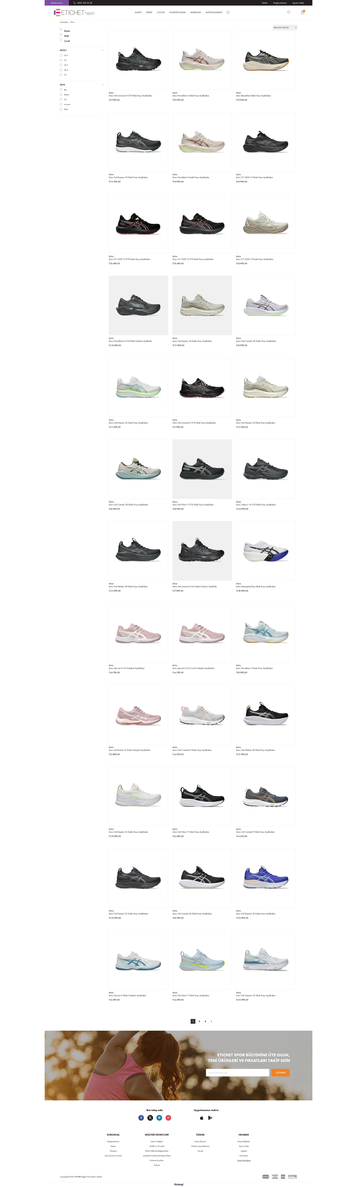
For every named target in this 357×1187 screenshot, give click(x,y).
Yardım (265, 2)
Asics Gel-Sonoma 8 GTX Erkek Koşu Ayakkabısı (130, 95)
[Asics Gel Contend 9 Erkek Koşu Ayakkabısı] (266, 796)
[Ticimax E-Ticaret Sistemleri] (179, 1184)
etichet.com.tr (56, 2)
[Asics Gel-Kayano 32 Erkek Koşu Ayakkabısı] (266, 960)
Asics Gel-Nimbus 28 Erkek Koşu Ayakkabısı (128, 586)
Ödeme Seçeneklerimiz (200, 1146)
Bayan (67, 30)
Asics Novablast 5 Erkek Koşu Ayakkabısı (254, 668)
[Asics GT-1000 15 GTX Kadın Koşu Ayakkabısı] (138, 223)
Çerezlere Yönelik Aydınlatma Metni (157, 1155)
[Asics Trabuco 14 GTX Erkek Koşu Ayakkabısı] (266, 469)
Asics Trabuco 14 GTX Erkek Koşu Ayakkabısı (256, 504)
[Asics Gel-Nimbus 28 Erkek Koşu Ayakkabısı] (138, 551)
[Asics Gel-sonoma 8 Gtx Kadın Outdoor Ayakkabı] (202, 551)
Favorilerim (244, 1155)
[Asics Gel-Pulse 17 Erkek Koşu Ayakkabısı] (202, 796)
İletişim (113, 1146)
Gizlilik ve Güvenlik (156, 1146)
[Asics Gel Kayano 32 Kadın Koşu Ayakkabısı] (138, 796)
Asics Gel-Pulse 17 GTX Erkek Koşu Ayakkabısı (193, 504)
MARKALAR (195, 12)
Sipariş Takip (244, 1146)
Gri (65, 99)
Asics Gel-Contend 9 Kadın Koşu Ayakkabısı (192, 750)
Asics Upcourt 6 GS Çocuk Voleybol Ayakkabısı (193, 668)
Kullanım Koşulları (157, 1160)
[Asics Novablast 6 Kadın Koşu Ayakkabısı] (202, 142)
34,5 (66, 70)
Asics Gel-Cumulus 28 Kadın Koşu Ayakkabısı (256, 341)
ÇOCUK (161, 12)
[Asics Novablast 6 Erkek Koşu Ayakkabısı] (202, 60)
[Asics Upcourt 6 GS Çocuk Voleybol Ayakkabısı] (202, 632)
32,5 (66, 55)
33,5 (66, 65)
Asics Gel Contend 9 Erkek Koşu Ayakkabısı (255, 831)
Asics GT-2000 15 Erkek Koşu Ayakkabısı (254, 177)
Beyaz (66, 95)
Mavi (66, 109)
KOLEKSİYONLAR (177, 12)
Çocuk (67, 40)
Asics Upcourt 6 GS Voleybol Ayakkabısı (126, 668)
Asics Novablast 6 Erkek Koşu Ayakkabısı (191, 95)
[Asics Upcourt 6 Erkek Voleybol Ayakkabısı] (138, 960)
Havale (200, 1151)
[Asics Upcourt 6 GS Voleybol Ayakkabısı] (138, 632)
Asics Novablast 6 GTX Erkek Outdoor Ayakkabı (130, 341)
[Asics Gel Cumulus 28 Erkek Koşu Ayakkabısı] (138, 469)
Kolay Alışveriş (200, 1141)
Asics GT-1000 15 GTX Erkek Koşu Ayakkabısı (193, 259)
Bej (65, 90)
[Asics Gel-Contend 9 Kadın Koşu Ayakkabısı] (202, 714)
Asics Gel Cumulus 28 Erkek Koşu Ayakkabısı (128, 504)
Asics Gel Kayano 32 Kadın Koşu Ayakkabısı (128, 831)
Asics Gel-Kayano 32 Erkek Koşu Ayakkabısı (255, 995)
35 (65, 75)
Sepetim (244, 1151)
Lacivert (67, 104)
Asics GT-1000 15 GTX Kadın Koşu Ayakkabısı (129, 259)
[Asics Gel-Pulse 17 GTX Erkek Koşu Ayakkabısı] (202, 469)
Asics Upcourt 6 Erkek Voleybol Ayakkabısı (127, 995)
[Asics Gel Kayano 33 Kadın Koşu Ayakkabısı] (202, 305)
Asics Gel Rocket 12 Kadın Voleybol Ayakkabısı (129, 750)
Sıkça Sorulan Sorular (113, 1155)
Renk (62, 84)
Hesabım (113, 1151)
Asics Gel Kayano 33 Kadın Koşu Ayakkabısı (192, 341)
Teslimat (157, 1165)
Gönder (280, 1072)
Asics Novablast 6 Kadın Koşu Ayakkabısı (191, 177)
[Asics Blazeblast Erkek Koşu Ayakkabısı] (266, 60)
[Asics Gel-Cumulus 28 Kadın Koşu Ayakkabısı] (266, 305)
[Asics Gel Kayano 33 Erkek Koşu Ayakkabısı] (138, 142)
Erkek (66, 35)
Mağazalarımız (280, 2)
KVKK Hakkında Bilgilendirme (156, 1151)
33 (65, 60)
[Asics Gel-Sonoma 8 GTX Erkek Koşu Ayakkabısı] (138, 60)
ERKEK (149, 12)
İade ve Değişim (157, 1141)
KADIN (138, 12)
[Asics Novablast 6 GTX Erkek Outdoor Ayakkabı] (138, 305)
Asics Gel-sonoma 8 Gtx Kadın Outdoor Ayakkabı (195, 586)
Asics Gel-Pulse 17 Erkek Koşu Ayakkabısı (191, 831)
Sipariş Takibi (298, 2)
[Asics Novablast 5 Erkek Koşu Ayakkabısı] (266, 632)
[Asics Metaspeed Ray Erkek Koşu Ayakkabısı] (266, 551)
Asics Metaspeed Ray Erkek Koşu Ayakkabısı (256, 586)
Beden (63, 50)
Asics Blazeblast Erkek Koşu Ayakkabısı (253, 95)
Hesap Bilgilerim (243, 1141)
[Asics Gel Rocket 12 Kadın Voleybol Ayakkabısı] (138, 714)
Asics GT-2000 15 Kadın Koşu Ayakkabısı (254, 259)
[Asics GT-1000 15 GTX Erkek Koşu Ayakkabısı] (202, 223)
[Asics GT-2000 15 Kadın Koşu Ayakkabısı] (266, 223)
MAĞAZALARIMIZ (214, 12)
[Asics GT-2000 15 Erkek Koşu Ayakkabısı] (266, 142)
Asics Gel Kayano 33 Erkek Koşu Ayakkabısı (128, 177)
